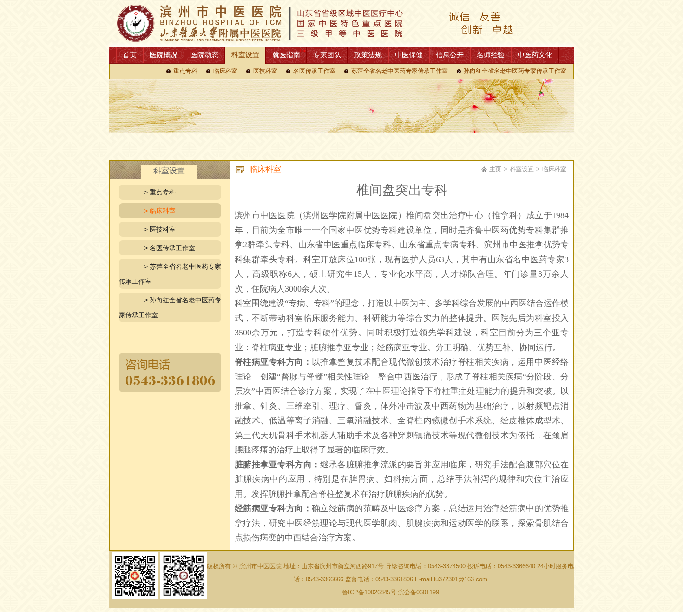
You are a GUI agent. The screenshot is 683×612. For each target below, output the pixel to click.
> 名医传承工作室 (169, 248)
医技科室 (265, 71)
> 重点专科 (160, 192)
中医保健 (409, 55)
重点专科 (185, 71)
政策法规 (368, 55)
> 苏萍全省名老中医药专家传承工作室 (170, 274)
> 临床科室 (160, 210)
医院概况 (163, 55)
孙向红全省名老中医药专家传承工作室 (515, 71)
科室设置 (245, 55)
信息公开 (450, 55)
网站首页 (341, 23)
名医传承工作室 (314, 71)
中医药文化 (535, 55)
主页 (495, 169)
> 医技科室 (160, 229)
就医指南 (286, 55)
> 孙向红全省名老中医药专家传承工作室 (170, 307)
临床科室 (225, 71)
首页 (130, 55)
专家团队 (327, 55)
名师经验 (491, 55)
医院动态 (204, 55)
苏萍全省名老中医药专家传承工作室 (399, 71)
